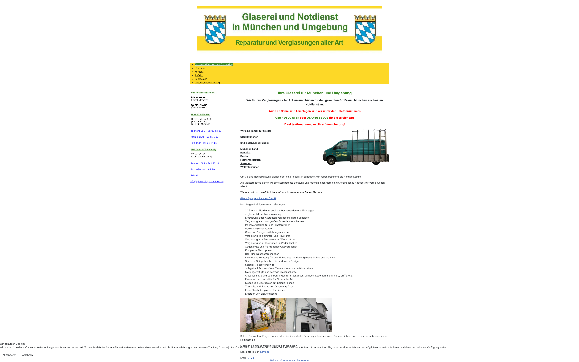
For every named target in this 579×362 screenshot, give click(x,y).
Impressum (303, 360)
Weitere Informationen (282, 360)
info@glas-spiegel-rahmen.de (206, 181)
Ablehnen (27, 354)
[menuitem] (214, 64)
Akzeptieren (9, 354)
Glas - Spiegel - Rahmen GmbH (258, 198)
